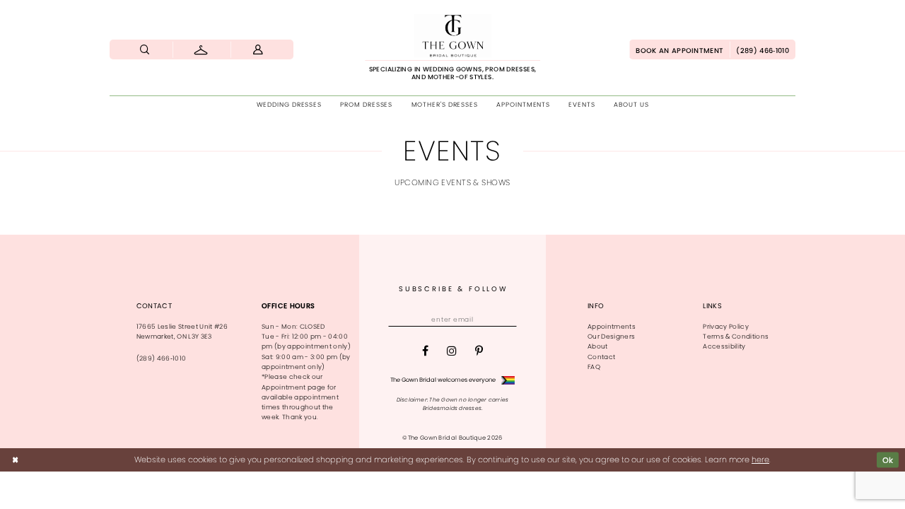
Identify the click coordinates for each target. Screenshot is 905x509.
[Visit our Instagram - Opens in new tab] (452, 351)
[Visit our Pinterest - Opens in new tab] (479, 351)
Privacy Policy (726, 326)
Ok (888, 459)
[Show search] (145, 49)
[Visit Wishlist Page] (202, 49)
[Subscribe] (507, 319)
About (598, 346)
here (760, 459)
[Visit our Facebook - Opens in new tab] (425, 351)
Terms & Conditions (736, 336)
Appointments (612, 326)
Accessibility (724, 346)
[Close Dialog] (15, 459)
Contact (601, 357)
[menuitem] (145, 49)
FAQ (594, 367)
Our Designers (611, 336)
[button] (258, 49)
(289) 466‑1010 (161, 358)
